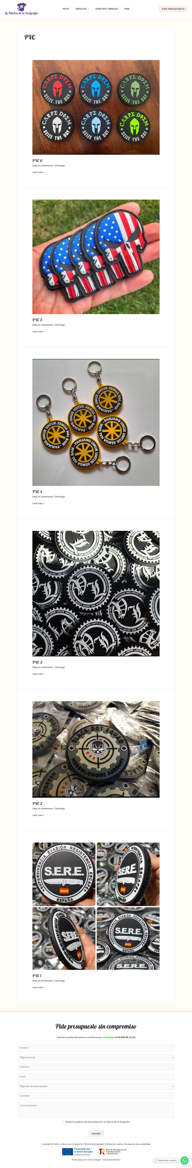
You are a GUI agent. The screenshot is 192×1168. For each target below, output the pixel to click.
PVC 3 (37, 662)
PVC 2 (37, 803)
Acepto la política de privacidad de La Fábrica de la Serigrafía (98, 1121)
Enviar (96, 1133)
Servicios (81, 9)
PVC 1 (36, 975)
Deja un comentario (42, 165)
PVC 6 (37, 160)
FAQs (127, 9)
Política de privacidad (94, 1144)
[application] (87, 9)
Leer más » (38, 172)
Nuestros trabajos (106, 9)
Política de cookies (114, 1144)
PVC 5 (37, 319)
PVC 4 (37, 491)
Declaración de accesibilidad (137, 1144)
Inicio (66, 9)
